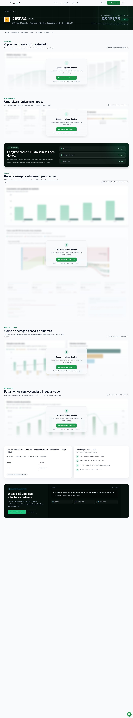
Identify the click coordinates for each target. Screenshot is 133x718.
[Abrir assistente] (129, 714)
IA (60, 3)
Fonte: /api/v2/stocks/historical (117, 47)
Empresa (46, 32)
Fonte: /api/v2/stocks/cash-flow (117, 336)
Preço (7, 32)
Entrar (103, 3)
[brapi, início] (16, 3)
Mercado (6, 11)
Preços (56, 3)
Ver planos (32, 512)
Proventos (39, 32)
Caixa (31, 32)
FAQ (78, 3)
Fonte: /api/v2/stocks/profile (17, 474)
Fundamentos (15, 32)
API (52, 32)
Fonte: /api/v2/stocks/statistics (117, 105)
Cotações (67, 3)
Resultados (24, 32)
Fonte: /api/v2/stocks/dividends (117, 395)
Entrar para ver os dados (65, 78)
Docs (73, 3)
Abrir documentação (16, 512)
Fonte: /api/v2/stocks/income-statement (115, 181)
